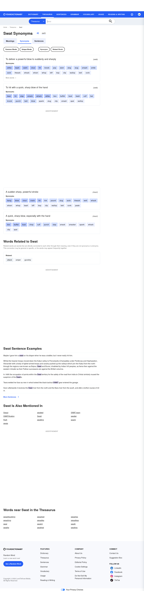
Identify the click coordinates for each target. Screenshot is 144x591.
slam (62, 67)
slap (22, 96)
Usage (43, 575)
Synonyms (24, 41)
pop (54, 67)
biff (51, 72)
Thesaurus (35, 21)
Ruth (5, 419)
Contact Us (113, 553)
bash (17, 67)
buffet (62, 96)
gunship (28, 260)
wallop (72, 72)
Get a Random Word (13, 564)
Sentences (39, 41)
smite (93, 67)
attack (9, 260)
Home (5, 27)
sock (9, 72)
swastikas (75, 520)
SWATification (9, 416)
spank (41, 101)
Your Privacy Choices (74, 589)
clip (64, 72)
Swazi (5, 412)
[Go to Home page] (12, 14)
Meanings (10, 41)
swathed (40, 527)
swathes (74, 527)
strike (9, 67)
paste (77, 205)
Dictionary (44, 553)
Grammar (44, 566)
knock (47, 67)
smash (84, 67)
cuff (85, 96)
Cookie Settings (81, 566)
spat (72, 101)
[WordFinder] (139, 14)
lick (45, 200)
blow (33, 101)
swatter (74, 416)
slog (69, 67)
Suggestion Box (115, 557)
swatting (40, 419)
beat (9, 96)
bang (9, 200)
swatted (40, 412)
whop (44, 72)
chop (31, 224)
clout (33, 67)
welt (85, 200)
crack (32, 200)
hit (40, 67)
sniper (18, 260)
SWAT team (75, 412)
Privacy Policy (80, 557)
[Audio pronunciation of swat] (37, 33)
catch (25, 67)
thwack (17, 72)
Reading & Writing (47, 580)
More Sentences (9, 397)
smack (30, 96)
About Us (78, 553)
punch (18, 101)
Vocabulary (44, 571)
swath (73, 524)
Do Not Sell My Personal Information (83, 577)
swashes (74, 516)
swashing (7, 520)
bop (57, 72)
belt (80, 72)
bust (70, 96)
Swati (39, 416)
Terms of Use (80, 571)
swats (5, 423)
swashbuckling (9, 516)
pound (53, 200)
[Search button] (111, 21)
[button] (132, 14)
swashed (40, 516)
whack (26, 72)
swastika (40, 520)
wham (35, 72)
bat (91, 96)
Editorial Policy (81, 562)
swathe (6, 527)
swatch (40, 524)
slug (76, 67)
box (55, 96)
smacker (72, 224)
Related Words (58, 49)
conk (88, 72)
